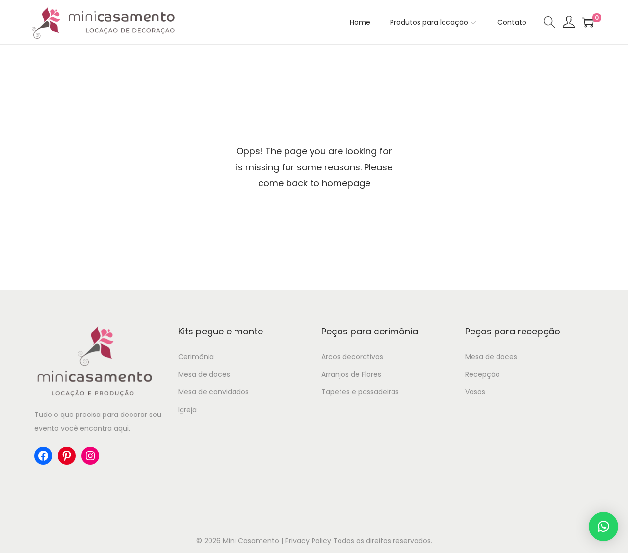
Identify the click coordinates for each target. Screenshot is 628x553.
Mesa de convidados (213, 392)
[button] (603, 526)
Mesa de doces (204, 374)
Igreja (187, 410)
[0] (588, 22)
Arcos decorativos (352, 356)
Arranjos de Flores (351, 374)
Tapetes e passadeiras (360, 392)
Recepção (482, 374)
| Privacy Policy (306, 541)
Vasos (475, 392)
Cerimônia (196, 356)
